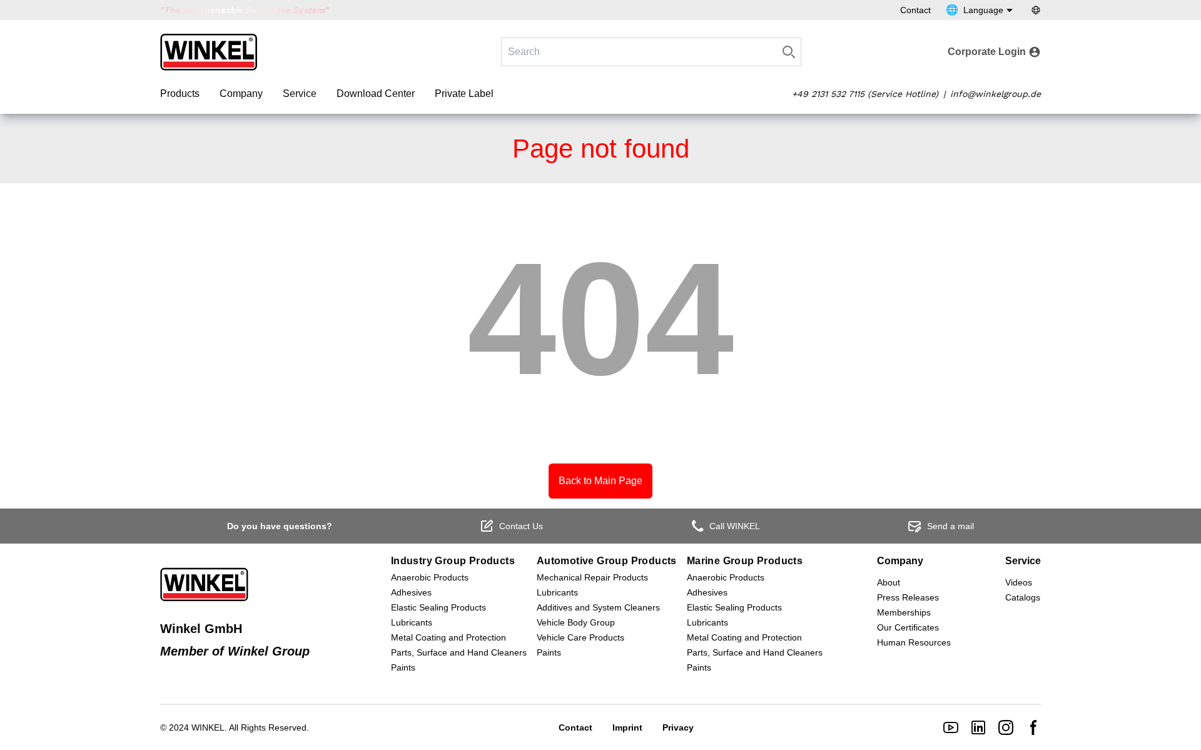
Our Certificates (908, 627)
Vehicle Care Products (580, 637)
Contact (915, 10)
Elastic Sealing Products (438, 607)
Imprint (627, 727)
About (888, 582)
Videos (1018, 582)
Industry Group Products (453, 560)
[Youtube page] (950, 727)
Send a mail (950, 526)
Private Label (464, 93)
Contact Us (521, 526)
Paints (403, 667)
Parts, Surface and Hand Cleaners (459, 652)
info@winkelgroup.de (995, 94)
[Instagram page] (1005, 727)
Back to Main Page (600, 480)
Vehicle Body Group (576, 622)
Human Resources (914, 642)
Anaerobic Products (430, 577)
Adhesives (411, 592)
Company (241, 93)
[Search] (788, 52)
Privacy (678, 727)
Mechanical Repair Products (592, 577)
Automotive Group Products (607, 560)
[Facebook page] (1033, 727)
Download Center (376, 93)
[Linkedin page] (978, 727)
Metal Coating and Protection (448, 637)
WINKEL (208, 727)
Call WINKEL (734, 526)
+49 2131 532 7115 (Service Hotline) (865, 94)
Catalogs (1022, 597)
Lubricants (411, 622)
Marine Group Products (745, 560)
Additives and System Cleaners (598, 607)
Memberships (904, 612)
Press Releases (908, 597)
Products (180, 93)
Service (300, 93)
